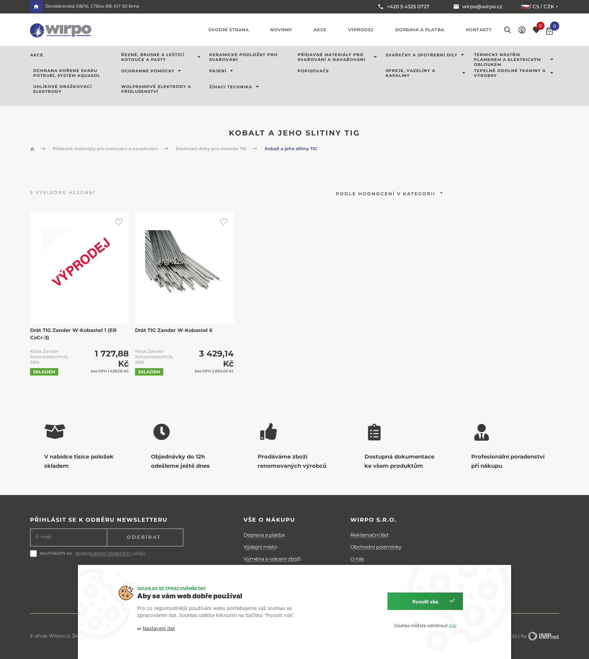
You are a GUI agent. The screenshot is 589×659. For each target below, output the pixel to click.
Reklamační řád (369, 535)
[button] (521, 29)
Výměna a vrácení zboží (272, 559)
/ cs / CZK (541, 7)
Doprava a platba (420, 29)
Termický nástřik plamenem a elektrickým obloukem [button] (507, 59)
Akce (320, 29)
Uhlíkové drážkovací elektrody (62, 89)
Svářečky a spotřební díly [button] (421, 54)
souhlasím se (56, 553)
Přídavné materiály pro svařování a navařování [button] (331, 57)
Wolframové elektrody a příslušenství (156, 89)
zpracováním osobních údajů (110, 553)
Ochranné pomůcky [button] (148, 70)
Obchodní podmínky (376, 547)
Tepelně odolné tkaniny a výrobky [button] (510, 73)
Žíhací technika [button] (230, 86)
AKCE (36, 54)
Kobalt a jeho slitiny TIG (291, 148)
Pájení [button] (217, 70)
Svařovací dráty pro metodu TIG (212, 148)
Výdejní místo (260, 547)
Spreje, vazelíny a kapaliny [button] (410, 73)
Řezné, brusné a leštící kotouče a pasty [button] (152, 57)
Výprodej (361, 29)
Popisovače (313, 70)
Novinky (281, 29)
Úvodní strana (228, 29)
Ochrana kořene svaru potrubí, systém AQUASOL (66, 73)
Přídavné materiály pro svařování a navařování (106, 148)
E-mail (43, 537)
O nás (357, 559)
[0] (549, 31)
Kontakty (479, 29)
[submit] (119, 222)
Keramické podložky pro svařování (243, 57)
